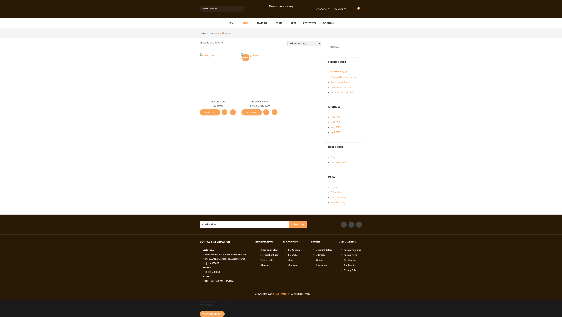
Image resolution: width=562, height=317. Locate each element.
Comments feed (339, 197)
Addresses (321, 254)
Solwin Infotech (281, 293)
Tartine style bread (340, 82)
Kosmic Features (352, 250)
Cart (290, 260)
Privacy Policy (351, 270)
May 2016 (335, 127)
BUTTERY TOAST (339, 72)
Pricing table (267, 260)
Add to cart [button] (210, 112)
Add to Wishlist (224, 112)
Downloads (321, 265)
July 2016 (335, 122)
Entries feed (337, 192)
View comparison (212, 314)
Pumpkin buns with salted (344, 77)
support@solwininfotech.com (218, 280)
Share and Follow (269, 250)
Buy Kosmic (350, 260)
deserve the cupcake (342, 92)
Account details (324, 250)
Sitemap (265, 265)
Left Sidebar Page (269, 254)
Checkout (293, 265)
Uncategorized (338, 162)
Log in (334, 187)
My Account (323, 9)
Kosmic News (350, 254)
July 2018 (335, 117)
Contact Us (349, 265)
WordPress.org (338, 202)
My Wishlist (340, 9)
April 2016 (335, 132)
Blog (333, 157)
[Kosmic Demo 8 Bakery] (281, 6)
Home (203, 33)
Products (214, 33)
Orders (319, 260)
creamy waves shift (341, 87)
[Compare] (233, 112)
